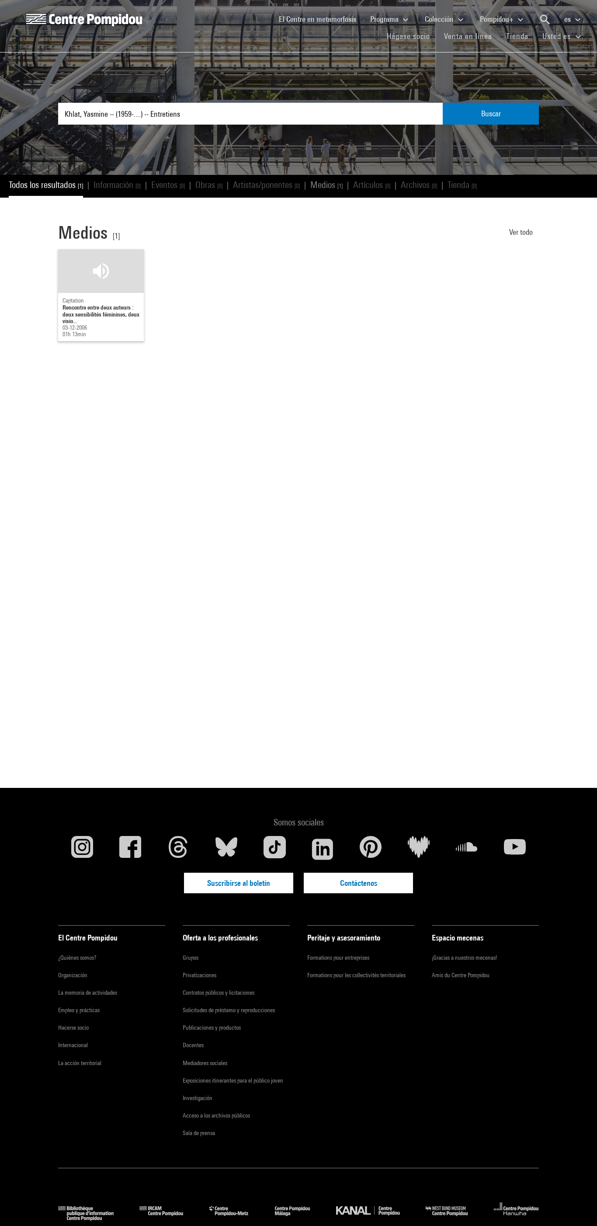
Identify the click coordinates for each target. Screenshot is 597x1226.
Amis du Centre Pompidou (460, 975)
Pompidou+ (497, 19)
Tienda (520, 36)
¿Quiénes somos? (77, 957)
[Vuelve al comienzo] (576, 1205)
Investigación (197, 1097)
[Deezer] (419, 849)
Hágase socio (412, 36)
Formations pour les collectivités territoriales (356, 975)
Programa (385, 19)
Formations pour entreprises (338, 957)
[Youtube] (515, 849)
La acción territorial (79, 1062)
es (568, 19)
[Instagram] (82, 849)
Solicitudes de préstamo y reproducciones (229, 1010)
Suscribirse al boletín (238, 883)
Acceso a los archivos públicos (216, 1115)
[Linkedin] (322, 849)
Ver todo (522, 232)
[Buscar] (545, 19)
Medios (326, 184)
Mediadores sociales (205, 1062)
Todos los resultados (46, 184)
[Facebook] (130, 849)
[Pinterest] (371, 849)
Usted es (557, 36)
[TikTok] (274, 849)
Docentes (193, 1044)
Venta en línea (468, 36)
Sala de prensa (199, 1132)
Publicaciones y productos (212, 1027)
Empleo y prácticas (79, 1010)
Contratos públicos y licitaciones (218, 992)
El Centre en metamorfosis (321, 19)
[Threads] (178, 849)
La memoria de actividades (87, 992)
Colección (440, 19)
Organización (72, 975)
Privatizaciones (199, 975)
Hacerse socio (73, 1027)
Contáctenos (358, 883)
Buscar (491, 113)
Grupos (190, 957)
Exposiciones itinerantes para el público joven (233, 1080)
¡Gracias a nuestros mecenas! (464, 957)
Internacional (73, 1044)
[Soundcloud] (467, 849)
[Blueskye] (226, 849)
